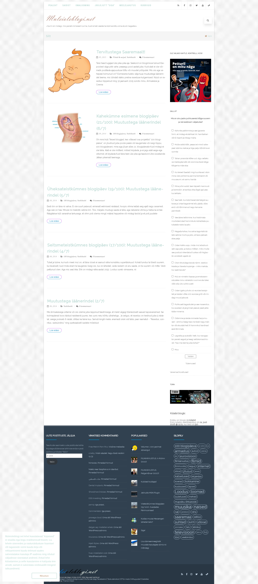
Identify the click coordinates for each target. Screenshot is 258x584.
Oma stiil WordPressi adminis (111, 537)
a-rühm (202, 446)
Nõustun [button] (44, 576)
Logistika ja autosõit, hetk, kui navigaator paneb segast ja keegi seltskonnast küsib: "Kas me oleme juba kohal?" (190, 339)
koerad (178, 481)
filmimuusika (180, 466)
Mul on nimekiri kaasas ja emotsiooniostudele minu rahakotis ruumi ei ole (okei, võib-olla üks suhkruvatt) (190, 280)
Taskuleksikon (113, 579)
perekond (185, 512)
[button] (17, 576)
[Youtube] (203, 5)
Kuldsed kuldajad (148, 482)
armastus (182, 451)
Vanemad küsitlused (179, 372)
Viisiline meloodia (116, 447)
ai (208, 446)
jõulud (187, 471)
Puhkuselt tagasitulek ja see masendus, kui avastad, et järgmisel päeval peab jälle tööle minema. (190, 308)
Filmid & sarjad (119, 57)
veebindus (187, 537)
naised (200, 507)
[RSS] (178, 5)
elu (176, 456)
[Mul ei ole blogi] (71, 23)
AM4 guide (135, 579)
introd (178, 471)
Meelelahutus (127, 5)
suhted (180, 522)
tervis (199, 532)
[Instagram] (191, 5)
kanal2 (197, 471)
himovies (93, 463)
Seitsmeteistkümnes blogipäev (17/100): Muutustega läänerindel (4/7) (105, 248)
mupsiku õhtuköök (186, 501)
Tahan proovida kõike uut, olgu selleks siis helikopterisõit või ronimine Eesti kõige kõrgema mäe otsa (190, 162)
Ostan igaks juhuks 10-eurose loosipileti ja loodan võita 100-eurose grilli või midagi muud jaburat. (190, 294)
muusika (183, 507)
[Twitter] (197, 5)
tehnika (196, 527)
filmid (196, 461)
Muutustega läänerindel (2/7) (75, 301)
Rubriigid (146, 5)
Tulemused (191, 363)
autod (195, 451)
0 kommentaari (148, 57)
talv (188, 527)
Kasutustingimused (75, 579)
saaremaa (183, 517)
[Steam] (209, 5)
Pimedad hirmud (105, 463)
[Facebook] (184, 5)
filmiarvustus (182, 461)
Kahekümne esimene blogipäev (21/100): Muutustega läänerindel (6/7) (129, 122)
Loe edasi (103, 92)
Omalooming (83, 5)
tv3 (205, 532)
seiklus (197, 516)
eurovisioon (188, 456)
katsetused (182, 476)
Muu (177, 349)
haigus (192, 466)
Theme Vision (68, 581)
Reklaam (61, 579)
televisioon (184, 532)
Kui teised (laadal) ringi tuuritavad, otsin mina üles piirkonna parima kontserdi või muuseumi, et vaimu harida (190, 176)
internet (204, 466)
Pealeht (53, 5)
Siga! (143, 530)
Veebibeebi (131, 57)
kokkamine (192, 481)
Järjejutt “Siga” (105, 5)
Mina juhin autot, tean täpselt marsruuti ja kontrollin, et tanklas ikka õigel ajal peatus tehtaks (190, 189)
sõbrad (201, 522)
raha (194, 512)
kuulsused (180, 486)
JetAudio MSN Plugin (150, 493)
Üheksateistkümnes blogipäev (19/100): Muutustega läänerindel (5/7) (105, 192)
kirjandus (197, 476)
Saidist (66, 5)
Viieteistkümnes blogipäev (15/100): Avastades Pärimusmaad (152, 507)
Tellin (52, 462)
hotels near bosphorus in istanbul (103, 469)
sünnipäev (179, 527)
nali (177, 511)
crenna (203, 451)
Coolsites (145, 579)
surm (191, 522)
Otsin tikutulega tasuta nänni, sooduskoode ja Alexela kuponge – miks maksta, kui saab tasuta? (190, 266)
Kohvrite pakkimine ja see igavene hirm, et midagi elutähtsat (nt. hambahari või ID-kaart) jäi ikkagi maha (190, 134)
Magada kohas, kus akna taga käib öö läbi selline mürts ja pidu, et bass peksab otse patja (189, 235)
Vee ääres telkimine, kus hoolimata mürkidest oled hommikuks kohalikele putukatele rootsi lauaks (190, 221)
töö (177, 537)
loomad (197, 491)
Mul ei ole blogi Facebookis (95, 579)
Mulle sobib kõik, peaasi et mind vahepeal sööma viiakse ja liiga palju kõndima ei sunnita (191, 148)
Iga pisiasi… (100, 505)
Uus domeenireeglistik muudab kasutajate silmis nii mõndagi (153, 544)
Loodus (181, 491)
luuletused (180, 496)
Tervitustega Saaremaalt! (121, 52)
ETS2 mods (125, 579)
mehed (192, 496)
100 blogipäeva (119, 134)
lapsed (192, 486)
